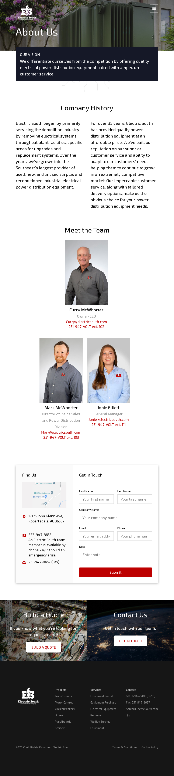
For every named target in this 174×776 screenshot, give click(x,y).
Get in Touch (130, 641)
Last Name (124, 491)
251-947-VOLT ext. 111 (108, 424)
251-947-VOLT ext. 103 (61, 437)
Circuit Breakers (65, 709)
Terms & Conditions (124, 747)
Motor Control (64, 702)
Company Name (89, 509)
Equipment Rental (101, 696)
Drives (59, 715)
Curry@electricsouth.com (86, 321)
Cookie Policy (150, 747)
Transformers (63, 696)
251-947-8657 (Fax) (43, 562)
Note (82, 546)
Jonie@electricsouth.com (108, 419)
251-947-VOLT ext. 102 (86, 326)
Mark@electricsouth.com (61, 432)
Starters (60, 728)
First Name (86, 491)
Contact (131, 689)
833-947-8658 (40, 534)
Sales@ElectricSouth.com (142, 709)
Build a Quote (43, 647)
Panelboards (63, 721)
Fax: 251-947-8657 (138, 702)
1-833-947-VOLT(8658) (140, 696)
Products (60, 689)
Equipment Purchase (103, 702)
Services (95, 689)
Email (82, 528)
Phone (121, 528)
